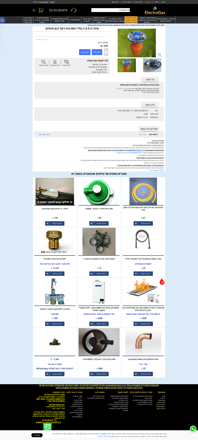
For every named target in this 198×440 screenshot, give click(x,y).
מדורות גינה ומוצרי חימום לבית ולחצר (28, 20)
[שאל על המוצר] (43, 62)
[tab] (150, 79)
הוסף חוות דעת (44, 134)
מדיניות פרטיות (103, 436)
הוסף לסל (97, 52)
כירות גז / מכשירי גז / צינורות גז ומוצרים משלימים (115, 20)
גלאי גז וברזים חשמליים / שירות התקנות (59, 20)
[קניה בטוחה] (66, 62)
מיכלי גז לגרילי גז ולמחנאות (121, 25)
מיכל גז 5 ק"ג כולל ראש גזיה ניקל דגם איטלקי (72, 28)
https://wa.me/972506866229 (129, 152)
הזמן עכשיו (85, 52)
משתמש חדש (43, 2)
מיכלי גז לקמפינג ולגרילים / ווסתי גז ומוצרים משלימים (131, 20)
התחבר (52, 2)
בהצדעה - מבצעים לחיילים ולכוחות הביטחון (166, 20)
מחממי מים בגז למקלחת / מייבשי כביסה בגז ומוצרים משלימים (146, 20)
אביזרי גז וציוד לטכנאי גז (86, 20)
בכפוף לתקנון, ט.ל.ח (156, 170)
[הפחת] (106, 55)
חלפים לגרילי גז (75, 20)
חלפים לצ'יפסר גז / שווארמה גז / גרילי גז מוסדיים (42, 20)
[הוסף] (106, 50)
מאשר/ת (37, 435)
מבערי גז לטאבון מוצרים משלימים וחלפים (99, 20)
